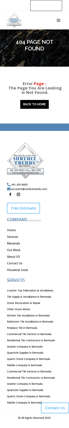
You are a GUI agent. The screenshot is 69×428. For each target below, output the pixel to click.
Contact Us (14, 263)
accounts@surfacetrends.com (29, 189)
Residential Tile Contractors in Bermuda (31, 340)
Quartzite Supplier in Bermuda (25, 352)
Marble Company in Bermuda (24, 365)
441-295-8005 (19, 184)
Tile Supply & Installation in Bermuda (29, 296)
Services (12, 237)
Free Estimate (23, 208)
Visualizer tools (17, 270)
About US (13, 257)
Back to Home (34, 104)
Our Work (13, 250)
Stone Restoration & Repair (23, 303)
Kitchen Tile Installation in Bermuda (28, 315)
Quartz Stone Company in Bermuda (28, 359)
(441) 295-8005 (46, 5)
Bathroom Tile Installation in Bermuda (30, 321)
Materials (13, 243)
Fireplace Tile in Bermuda (22, 328)
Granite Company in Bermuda (25, 346)
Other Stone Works (18, 309)
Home (11, 230)
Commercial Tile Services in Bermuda (29, 334)
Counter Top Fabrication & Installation (30, 290)
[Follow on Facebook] (10, 194)
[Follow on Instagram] (18, 194)
